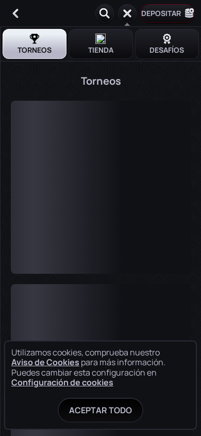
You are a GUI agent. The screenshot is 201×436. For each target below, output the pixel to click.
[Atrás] (15, 13)
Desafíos (166, 50)
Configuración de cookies (62, 382)
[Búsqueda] (104, 13)
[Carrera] (127, 13)
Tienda (100, 50)
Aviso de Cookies (45, 362)
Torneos (35, 50)
